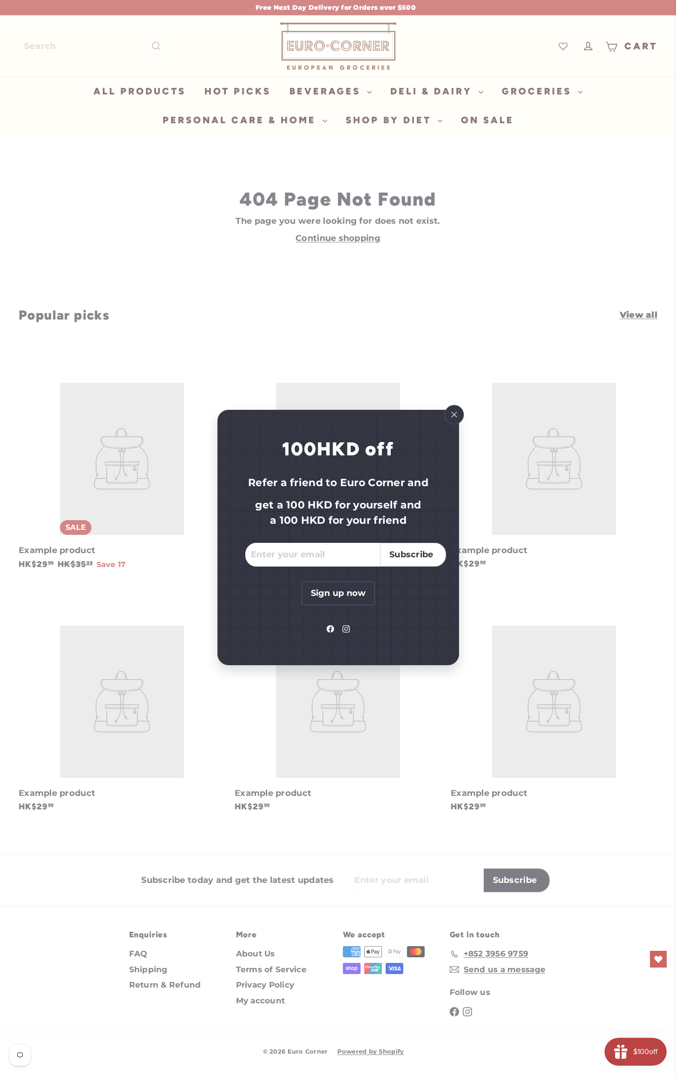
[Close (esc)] (454, 415)
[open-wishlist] (658, 959)
